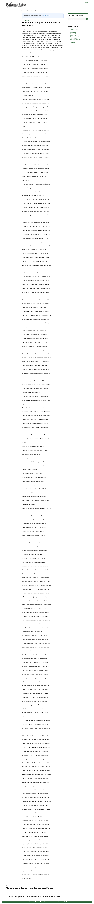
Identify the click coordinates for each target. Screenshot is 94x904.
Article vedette (9, 19)
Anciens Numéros (45, 10)
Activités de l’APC (73, 30)
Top (91, 901)
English (86, 2)
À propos (15, 10)
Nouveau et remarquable (75, 39)
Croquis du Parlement (74, 36)
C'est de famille (73, 33)
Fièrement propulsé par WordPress (62, 901)
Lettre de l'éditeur (73, 38)
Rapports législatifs (32, 10)
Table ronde (72, 42)
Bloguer (23, 10)
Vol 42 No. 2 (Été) (45, 15)
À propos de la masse (74, 29)
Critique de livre (73, 35)
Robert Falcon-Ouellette (11, 21)
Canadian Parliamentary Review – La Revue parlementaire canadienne (39, 901)
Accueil (9, 10)
